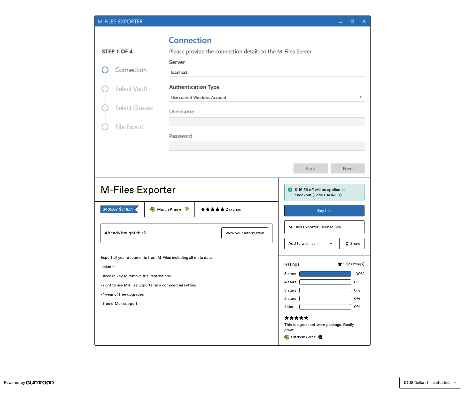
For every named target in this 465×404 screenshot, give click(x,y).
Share (355, 243)
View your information (244, 233)
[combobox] (310, 243)
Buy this (324, 210)
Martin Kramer (173, 209)
